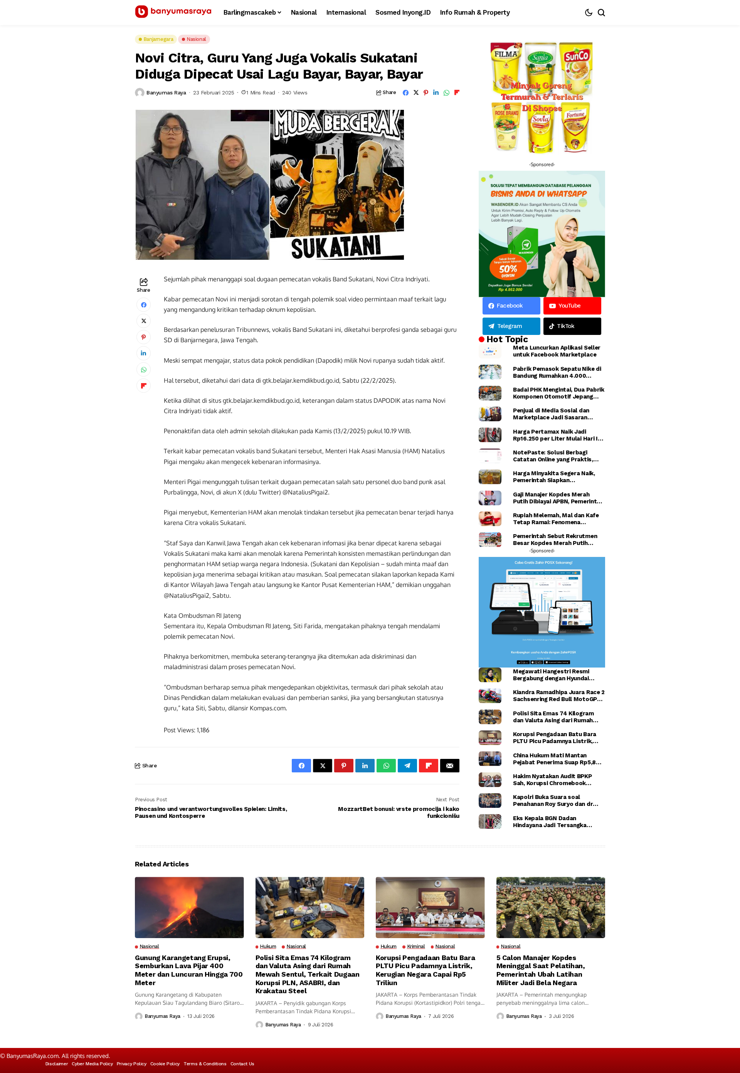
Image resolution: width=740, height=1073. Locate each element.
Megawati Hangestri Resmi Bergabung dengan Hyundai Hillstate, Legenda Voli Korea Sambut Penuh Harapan (553, 675)
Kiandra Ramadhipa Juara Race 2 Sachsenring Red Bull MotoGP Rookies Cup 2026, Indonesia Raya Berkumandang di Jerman (559, 696)
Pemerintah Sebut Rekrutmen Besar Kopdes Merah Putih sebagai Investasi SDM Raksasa (557, 540)
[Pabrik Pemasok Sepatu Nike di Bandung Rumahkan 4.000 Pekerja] (490, 372)
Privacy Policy (131, 1063)
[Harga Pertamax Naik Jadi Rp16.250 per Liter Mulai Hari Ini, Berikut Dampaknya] (490, 434)
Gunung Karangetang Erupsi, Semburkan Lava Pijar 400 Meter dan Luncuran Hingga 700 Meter (189, 970)
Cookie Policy (165, 1063)
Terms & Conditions (205, 1063)
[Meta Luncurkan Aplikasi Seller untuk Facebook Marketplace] (490, 351)
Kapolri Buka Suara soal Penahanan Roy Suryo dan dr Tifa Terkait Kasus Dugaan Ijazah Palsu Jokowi (553, 800)
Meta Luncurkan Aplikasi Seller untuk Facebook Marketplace (556, 351)
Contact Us (242, 1063)
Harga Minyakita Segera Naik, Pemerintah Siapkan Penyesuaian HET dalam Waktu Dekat (556, 477)
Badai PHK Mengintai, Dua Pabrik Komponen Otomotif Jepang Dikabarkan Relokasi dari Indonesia (558, 393)
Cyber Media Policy (92, 1063)
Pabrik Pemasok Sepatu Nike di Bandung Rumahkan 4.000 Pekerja (557, 372)
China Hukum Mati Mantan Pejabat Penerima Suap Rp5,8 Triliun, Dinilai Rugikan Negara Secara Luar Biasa (554, 759)
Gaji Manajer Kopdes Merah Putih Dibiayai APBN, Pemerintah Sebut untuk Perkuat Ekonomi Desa (558, 498)
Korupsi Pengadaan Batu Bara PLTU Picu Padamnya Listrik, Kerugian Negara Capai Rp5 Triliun (554, 738)
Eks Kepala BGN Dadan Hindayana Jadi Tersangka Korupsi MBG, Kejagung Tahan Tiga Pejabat (554, 822)
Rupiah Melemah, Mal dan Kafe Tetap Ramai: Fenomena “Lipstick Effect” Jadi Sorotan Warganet (556, 519)
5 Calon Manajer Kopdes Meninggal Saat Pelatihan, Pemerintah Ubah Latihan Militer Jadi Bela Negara (540, 970)
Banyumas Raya (166, 92)
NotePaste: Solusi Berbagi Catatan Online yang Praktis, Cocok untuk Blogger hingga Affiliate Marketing (553, 456)
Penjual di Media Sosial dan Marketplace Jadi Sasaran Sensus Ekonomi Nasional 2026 (557, 414)
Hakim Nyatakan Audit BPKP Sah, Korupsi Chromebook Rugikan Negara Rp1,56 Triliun (554, 780)
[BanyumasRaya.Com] (173, 13)
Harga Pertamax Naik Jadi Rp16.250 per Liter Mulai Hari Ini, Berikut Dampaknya (558, 435)
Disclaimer (56, 1063)
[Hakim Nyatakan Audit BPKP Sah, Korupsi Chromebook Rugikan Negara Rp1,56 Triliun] (490, 779)
